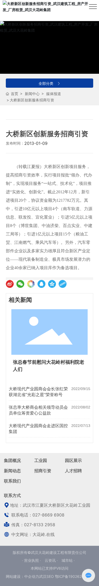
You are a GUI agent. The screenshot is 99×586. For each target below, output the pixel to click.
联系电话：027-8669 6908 (37, 515)
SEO (50, 576)
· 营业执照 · (32, 560)
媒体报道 (53, 93)
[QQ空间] (52, 284)
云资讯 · (52, 560)
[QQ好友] (41, 284)
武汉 (42, 576)
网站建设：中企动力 (22, 576)
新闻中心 (32, 93)
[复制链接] (63, 284)
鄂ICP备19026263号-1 (74, 576)
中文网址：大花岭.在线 (32, 534)
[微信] (20, 284)
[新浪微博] (10, 284)
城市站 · (68, 560)
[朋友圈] (31, 284)
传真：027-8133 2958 (32, 524)
